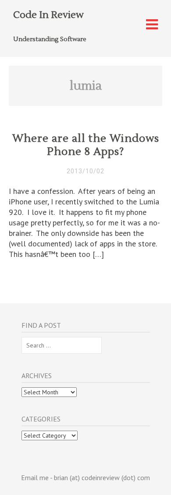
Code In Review (48, 15)
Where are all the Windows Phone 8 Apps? (85, 145)
